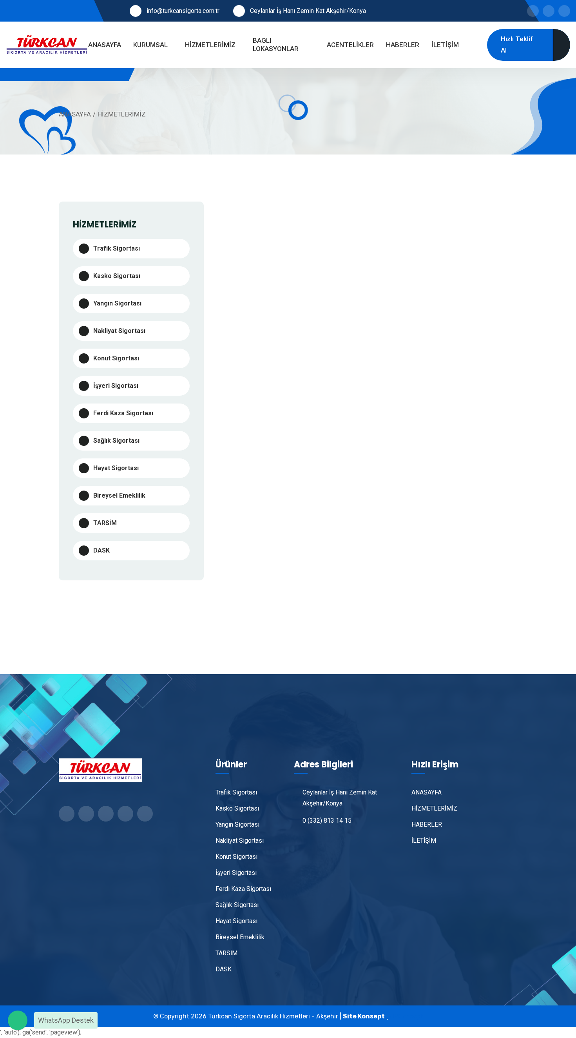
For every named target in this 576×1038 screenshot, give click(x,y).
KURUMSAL (150, 45)
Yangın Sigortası (117, 303)
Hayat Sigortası (116, 468)
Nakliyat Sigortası (119, 330)
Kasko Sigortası (116, 276)
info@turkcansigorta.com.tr (183, 11)
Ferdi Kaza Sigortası (123, 413)
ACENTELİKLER (350, 45)
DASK (101, 550)
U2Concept (406, 1016)
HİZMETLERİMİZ (210, 45)
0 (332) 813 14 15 (326, 820)
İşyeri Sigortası (115, 385)
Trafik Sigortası (116, 248)
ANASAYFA (104, 45)
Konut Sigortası (116, 358)
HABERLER (402, 45)
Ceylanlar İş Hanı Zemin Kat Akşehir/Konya (308, 11)
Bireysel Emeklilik (119, 495)
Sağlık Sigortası (116, 440)
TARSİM (105, 523)
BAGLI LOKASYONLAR (276, 44)
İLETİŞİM (445, 45)
